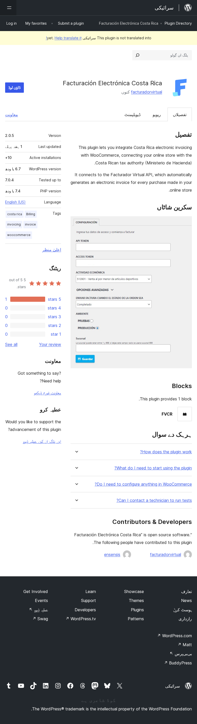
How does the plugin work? (166, 451)
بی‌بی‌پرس (181, 653)
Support (88, 600)
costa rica (14, 214)
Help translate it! (64, 38)
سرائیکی (172, 686)
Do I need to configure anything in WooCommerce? (143, 484)
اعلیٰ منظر (51, 249)
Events (41, 600)
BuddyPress (178, 662)
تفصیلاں (179, 114)
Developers (85, 609)
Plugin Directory (178, 23)
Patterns (136, 618)
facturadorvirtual (146, 92)
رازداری (185, 618)
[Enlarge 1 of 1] (185, 223)
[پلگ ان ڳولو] (137, 55)
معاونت (11, 114)
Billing (30, 214)
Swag (40, 618)
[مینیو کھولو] (8, 7)
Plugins (137, 609)
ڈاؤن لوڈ (14, 87)
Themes (136, 600)
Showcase (134, 591)
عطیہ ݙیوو (38, 609)
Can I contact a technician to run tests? (154, 500)
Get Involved (35, 591)
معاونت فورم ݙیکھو (47, 392)
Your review (50, 344)
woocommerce (19, 235)
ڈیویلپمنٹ (132, 114)
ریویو (157, 114)
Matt (185, 644)
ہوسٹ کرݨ (182, 609)
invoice (30, 224)
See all (11, 344)
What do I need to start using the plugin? (153, 468)
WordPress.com (174, 635)
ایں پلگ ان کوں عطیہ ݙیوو (42, 441)
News (186, 600)
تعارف (186, 591)
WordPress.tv (80, 618)
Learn (90, 591)
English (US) (15, 202)
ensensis (112, 554)
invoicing (14, 224)
